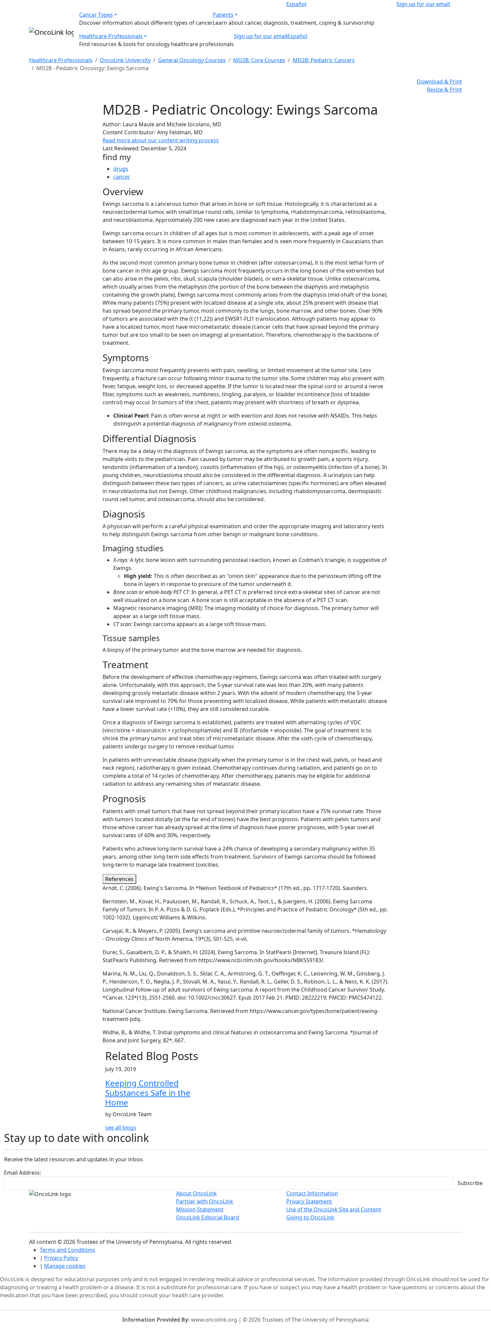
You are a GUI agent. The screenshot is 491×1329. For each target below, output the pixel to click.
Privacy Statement (309, 1201)
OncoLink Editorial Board (207, 1217)
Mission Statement (199, 1209)
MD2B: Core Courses (259, 60)
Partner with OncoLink (204, 1201)
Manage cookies (65, 1266)
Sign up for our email (423, 4)
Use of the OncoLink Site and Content (333, 1209)
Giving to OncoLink (310, 1217)
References (119, 879)
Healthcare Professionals (111, 36)
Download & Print (439, 81)
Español (296, 4)
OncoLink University (125, 60)
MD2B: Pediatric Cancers (324, 60)
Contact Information (312, 1193)
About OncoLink (196, 1193)
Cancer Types (96, 14)
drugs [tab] (120, 168)
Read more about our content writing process (161, 140)
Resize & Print (444, 89)
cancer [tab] (121, 176)
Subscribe (470, 1183)
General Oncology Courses (192, 60)
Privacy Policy (61, 1258)
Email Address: (22, 1172)
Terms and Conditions (67, 1249)
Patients (223, 14)
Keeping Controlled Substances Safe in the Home (147, 1092)
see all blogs (120, 1127)
